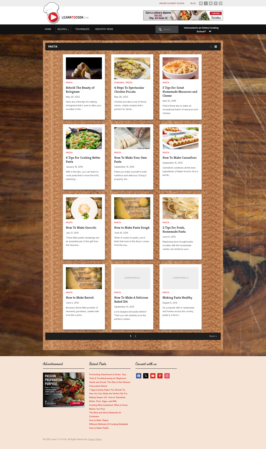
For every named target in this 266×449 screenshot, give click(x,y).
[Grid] (216, 47)
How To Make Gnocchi (81, 228)
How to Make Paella (99, 428)
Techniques (82, 29)
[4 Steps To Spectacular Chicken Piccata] (132, 69)
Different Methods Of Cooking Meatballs (108, 424)
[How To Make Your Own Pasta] (132, 139)
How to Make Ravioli (80, 298)
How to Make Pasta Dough (132, 228)
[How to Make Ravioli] (84, 278)
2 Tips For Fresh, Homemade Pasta (174, 230)
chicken (119, 82)
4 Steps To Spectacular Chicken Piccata (129, 90)
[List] (211, 47)
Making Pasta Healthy (177, 298)
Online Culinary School (172, 3)
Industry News (104, 29)
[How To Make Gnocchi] (84, 209)
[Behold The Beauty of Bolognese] (84, 69)
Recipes (62, 29)
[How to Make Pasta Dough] (132, 208)
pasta (69, 82)
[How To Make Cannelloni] (181, 139)
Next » (213, 336)
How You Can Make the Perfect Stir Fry (108, 393)
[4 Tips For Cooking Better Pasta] (84, 139)
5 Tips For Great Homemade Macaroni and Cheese (180, 92)
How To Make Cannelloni (180, 158)
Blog (193, 3)
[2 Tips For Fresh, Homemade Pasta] (181, 209)
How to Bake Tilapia (98, 420)
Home (48, 29)
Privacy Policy (95, 439)
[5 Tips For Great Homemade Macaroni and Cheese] (181, 69)
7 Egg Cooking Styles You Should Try (107, 390)
